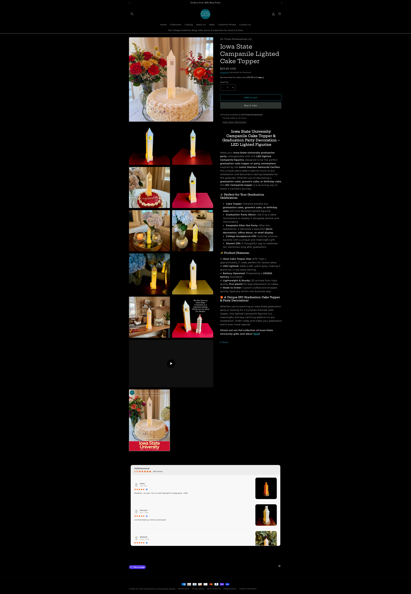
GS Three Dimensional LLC (147, 589)
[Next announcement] (281, 2)
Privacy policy (198, 589)
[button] (132, 14)
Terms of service (214, 589)
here (256, 334)
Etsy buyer (144, 510)
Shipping (224, 72)
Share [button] (225, 342)
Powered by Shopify (167, 589)
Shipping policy (230, 589)
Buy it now (250, 105)
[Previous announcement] (129, 2)
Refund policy (184, 589)
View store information (234, 122)
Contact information (248, 589)
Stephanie (143, 537)
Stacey (142, 483)
